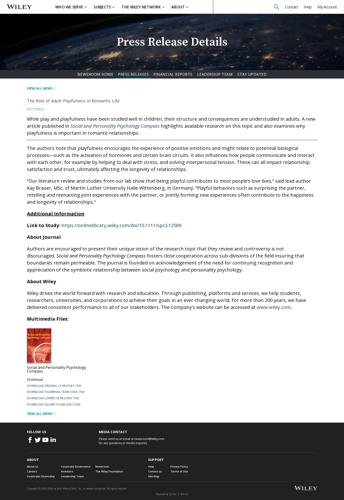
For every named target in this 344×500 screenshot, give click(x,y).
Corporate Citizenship (41, 476)
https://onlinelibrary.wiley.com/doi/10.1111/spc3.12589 (121, 225)
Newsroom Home (95, 74)
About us (32, 466)
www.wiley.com (274, 307)
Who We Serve (69, 7)
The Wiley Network (141, 7)
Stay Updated (252, 74)
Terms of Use (179, 471)
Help (307, 7)
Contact (291, 7)
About (178, 7)
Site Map (153, 476)
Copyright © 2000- (40, 488)
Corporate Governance (76, 466)
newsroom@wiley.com (149, 439)
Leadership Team (215, 74)
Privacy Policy (179, 466)
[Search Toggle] (276, 7)
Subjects (102, 7)
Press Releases (133, 74)
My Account (327, 7)
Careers (32, 471)
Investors (67, 471)
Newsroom (102, 466)
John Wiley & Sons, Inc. (69, 488)
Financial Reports (173, 74)
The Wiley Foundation (109, 471)
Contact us (155, 471)
